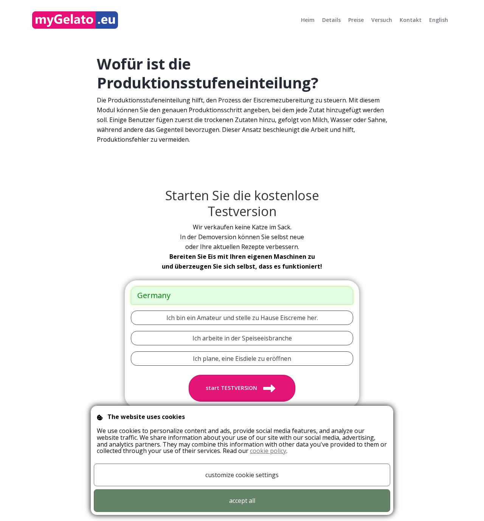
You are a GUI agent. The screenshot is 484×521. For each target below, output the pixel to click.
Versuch (381, 19)
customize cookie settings (242, 475)
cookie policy (268, 451)
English (438, 19)
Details (331, 19)
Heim (308, 19)
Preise (356, 19)
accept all (242, 500)
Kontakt (411, 19)
